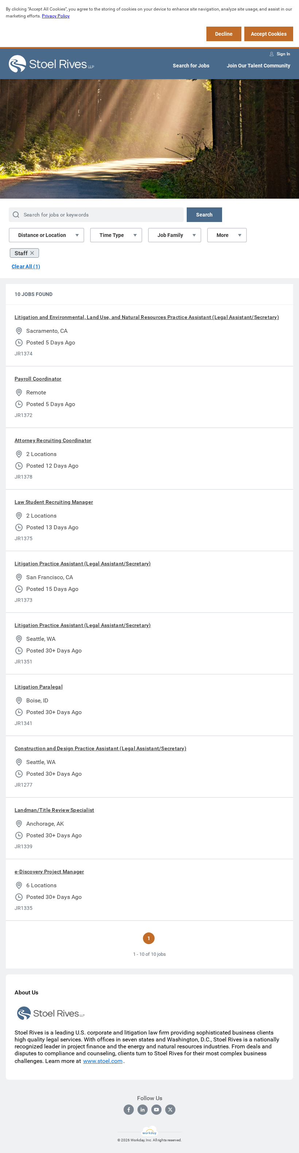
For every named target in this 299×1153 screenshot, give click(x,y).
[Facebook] (129, 1110)
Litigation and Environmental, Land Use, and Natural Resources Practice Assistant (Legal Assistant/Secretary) (147, 317)
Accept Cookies (269, 34)
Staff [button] (21, 253)
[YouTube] (156, 1110)
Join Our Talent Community (258, 66)
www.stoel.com (103, 1060)
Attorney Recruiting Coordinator (53, 440)
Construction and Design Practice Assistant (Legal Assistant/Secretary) (100, 748)
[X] (170, 1110)
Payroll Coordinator (38, 379)
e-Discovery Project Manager (49, 872)
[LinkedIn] (142, 1110)
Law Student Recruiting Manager (54, 502)
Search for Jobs (191, 66)
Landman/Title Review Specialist (54, 810)
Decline (224, 34)
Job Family (170, 235)
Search (204, 215)
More (223, 235)
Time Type (112, 235)
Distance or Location (42, 235)
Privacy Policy (56, 16)
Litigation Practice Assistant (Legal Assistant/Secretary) (83, 563)
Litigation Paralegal (39, 687)
